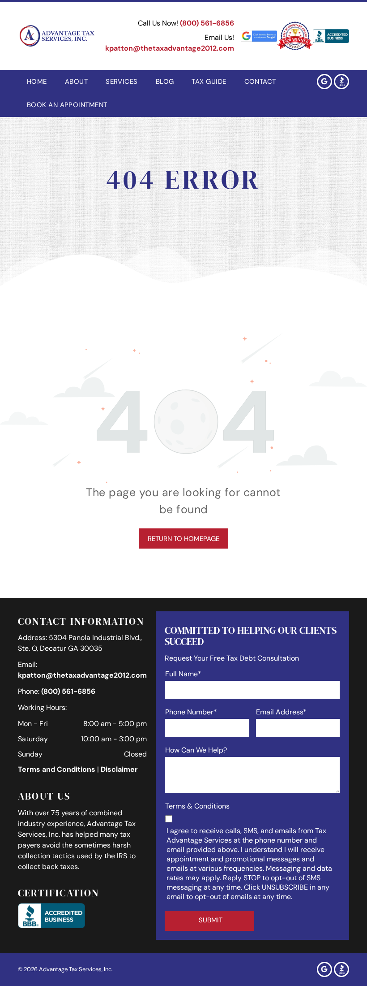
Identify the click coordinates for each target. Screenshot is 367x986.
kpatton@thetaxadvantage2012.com (169, 48)
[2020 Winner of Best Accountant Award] (295, 36)
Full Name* (183, 674)
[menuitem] (37, 82)
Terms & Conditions (197, 806)
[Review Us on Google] (259, 36)
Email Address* (281, 712)
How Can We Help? (196, 750)
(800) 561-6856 (207, 23)
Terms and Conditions (56, 769)
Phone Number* (191, 712)
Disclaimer (119, 769)
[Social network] (341, 82)
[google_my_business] (324, 82)
